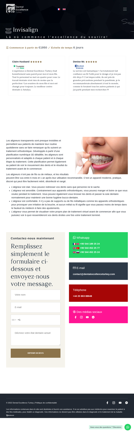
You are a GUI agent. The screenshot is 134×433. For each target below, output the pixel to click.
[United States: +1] (14, 320)
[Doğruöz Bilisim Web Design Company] (10, 415)
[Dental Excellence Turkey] (17, 9)
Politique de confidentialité (46, 403)
